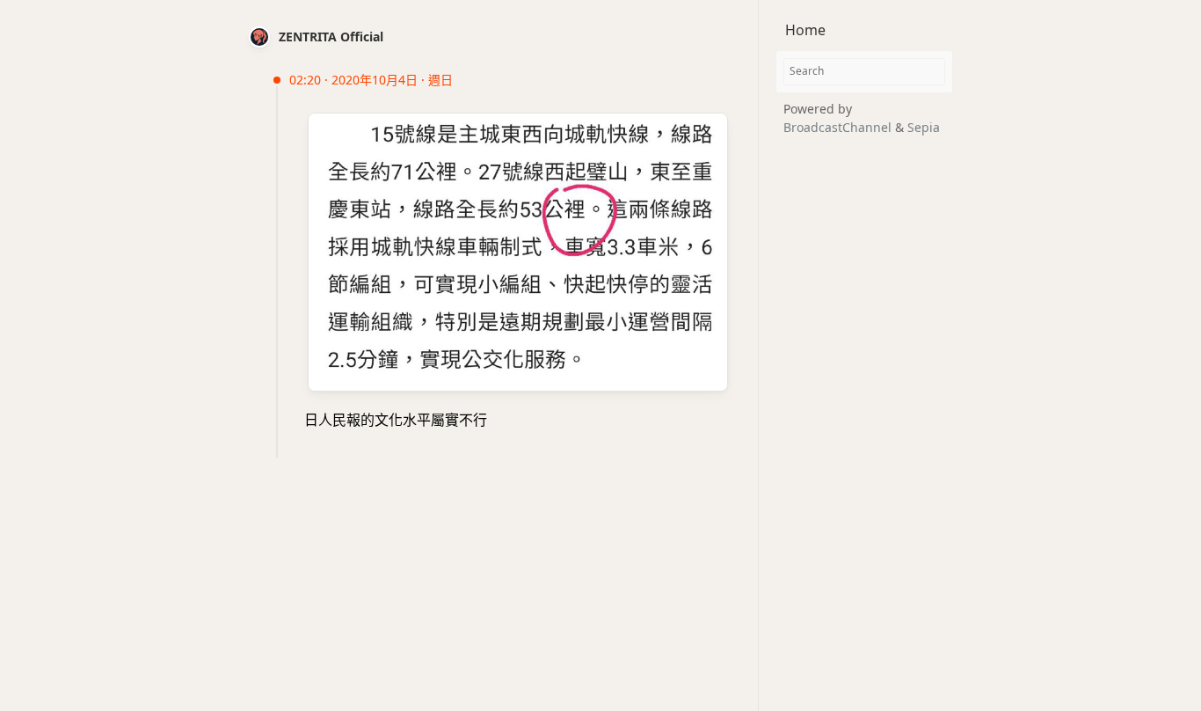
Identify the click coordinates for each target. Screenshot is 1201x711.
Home (805, 30)
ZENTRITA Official (331, 36)
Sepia (923, 127)
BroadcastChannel (839, 127)
